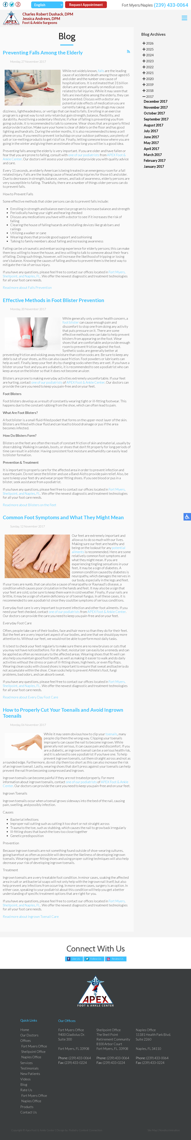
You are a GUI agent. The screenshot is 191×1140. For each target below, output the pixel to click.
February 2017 (154, 160)
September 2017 (156, 119)
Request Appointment (86, 5)
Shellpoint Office (33, 1051)
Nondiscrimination (169, 1130)
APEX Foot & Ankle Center (85, 382)
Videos (25, 1079)
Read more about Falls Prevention (27, 287)
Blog (23, 1084)
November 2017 (156, 107)
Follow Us (95, 958)
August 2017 (153, 125)
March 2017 (153, 155)
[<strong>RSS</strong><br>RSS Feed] (128, 52)
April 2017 (151, 149)
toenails (111, 734)
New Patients (30, 1074)
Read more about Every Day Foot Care (30, 697)
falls (101, 71)
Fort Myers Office (34, 1046)
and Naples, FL (29, 276)
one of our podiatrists (83, 155)
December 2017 (155, 101)
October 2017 (154, 113)
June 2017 (151, 137)
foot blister (70, 322)
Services (26, 1063)
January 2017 (154, 166)
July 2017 (151, 131)
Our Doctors (29, 1035)
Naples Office (31, 1057)
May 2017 (151, 143)
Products (26, 1107)
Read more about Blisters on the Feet (29, 505)
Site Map (152, 1130)
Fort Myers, (117, 272)
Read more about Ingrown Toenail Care (31, 916)
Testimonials (29, 1068)
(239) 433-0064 (171, 5)
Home (24, 1030)
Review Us (117, 958)
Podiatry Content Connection (85, 1130)
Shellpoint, (10, 276)
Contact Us (28, 1112)
